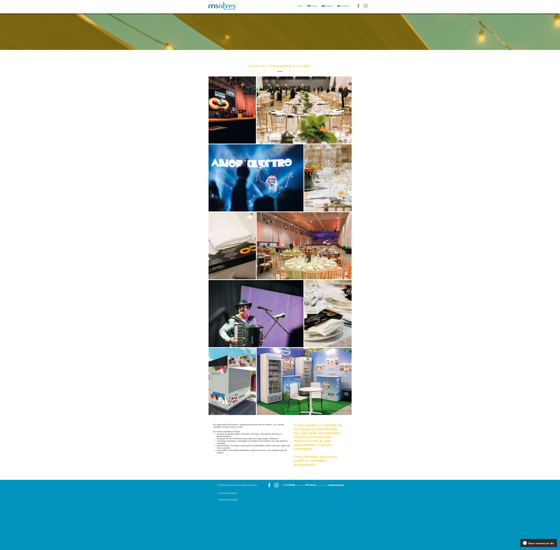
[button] (327, 6)
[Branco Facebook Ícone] (269, 485)
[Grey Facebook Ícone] (358, 6)
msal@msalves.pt (336, 485)
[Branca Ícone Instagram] (276, 485)
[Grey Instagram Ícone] (365, 6)
